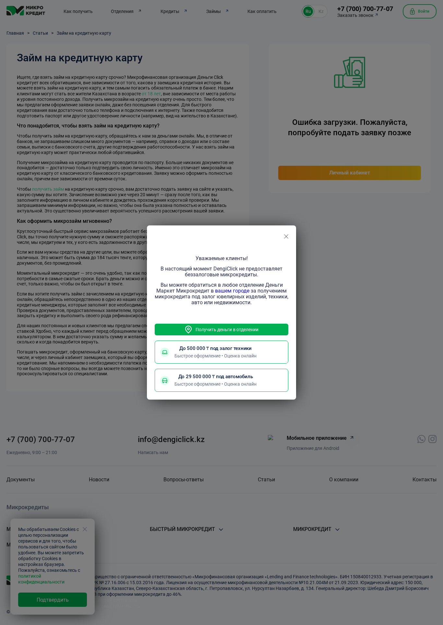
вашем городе (232, 291)
